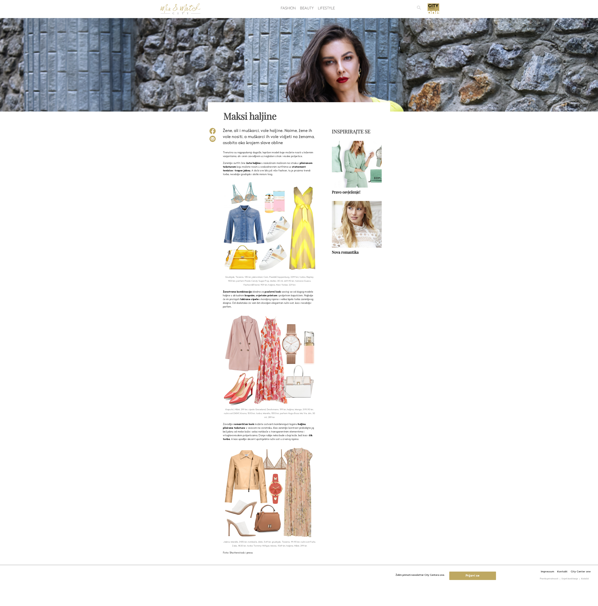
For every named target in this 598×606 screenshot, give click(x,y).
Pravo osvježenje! (346, 191)
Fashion (288, 8)
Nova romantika (345, 252)
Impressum (547, 571)
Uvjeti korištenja (570, 579)
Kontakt (562, 571)
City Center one (581, 571)
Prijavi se (473, 575)
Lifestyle (326, 8)
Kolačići (585, 579)
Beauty (306, 8)
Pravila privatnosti (549, 579)
